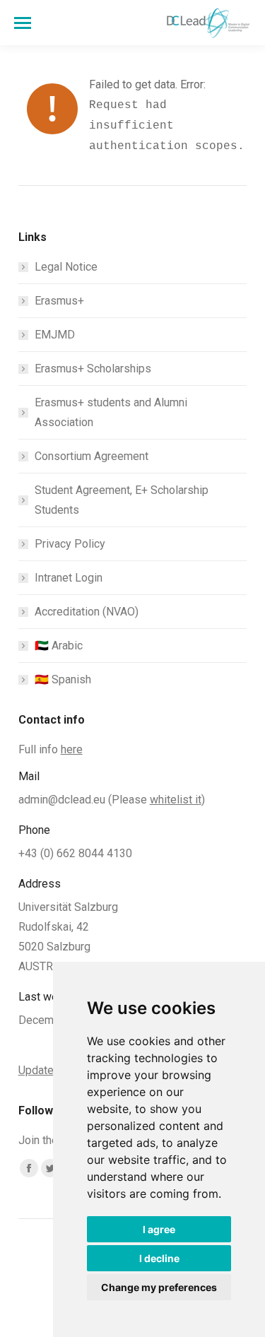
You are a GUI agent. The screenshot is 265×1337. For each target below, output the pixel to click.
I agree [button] (159, 1229)
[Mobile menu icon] (22, 23)
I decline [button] (159, 1258)
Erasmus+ (59, 300)
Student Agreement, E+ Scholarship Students (121, 500)
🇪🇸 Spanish (63, 679)
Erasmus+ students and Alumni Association (111, 412)
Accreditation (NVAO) (87, 611)
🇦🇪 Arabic (59, 645)
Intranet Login (68, 577)
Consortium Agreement (91, 456)
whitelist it (175, 799)
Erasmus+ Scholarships (93, 368)
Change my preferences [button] (159, 1287)
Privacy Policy (70, 543)
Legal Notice (66, 266)
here (72, 749)
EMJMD (55, 334)
